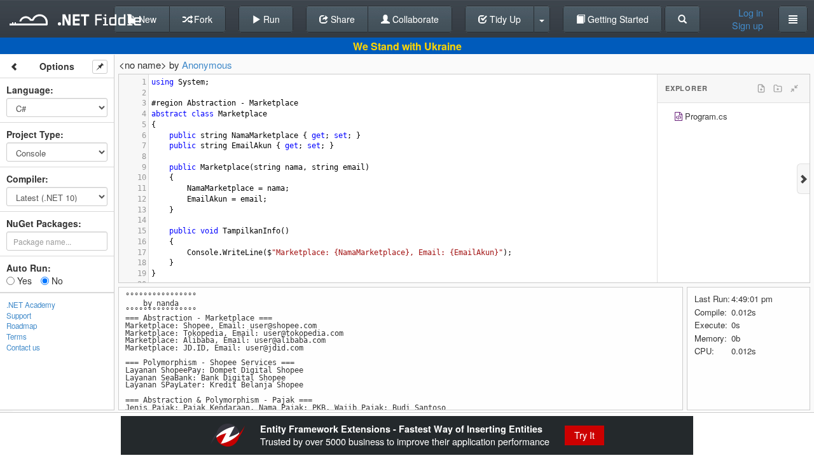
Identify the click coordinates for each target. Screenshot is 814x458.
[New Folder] (777, 88)
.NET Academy (30, 305)
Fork (201, 19)
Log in (750, 12)
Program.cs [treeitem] (706, 116)
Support (18, 315)
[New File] (761, 88)
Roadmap (21, 326)
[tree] (734, 118)
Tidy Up (504, 19)
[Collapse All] (794, 88)
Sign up (747, 25)
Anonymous (207, 64)
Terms (16, 336)
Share (341, 19)
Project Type (33, 134)
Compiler (25, 178)
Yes (23, 280)
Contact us (23, 347)
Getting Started (617, 19)
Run (270, 19)
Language (28, 89)
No (56, 280)
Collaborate (414, 19)
